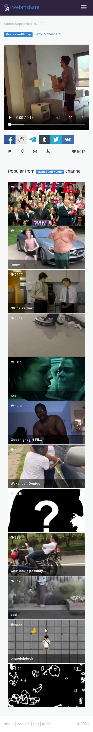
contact (23, 724)
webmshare (25, 7)
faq (36, 724)
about (9, 724)
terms (46, 724)
